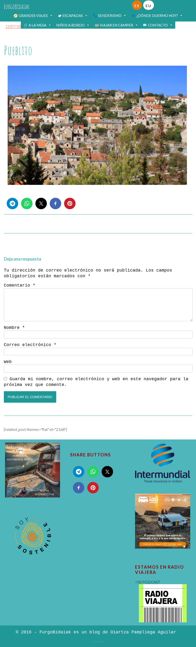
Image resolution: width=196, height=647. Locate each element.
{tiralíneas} (98, 641)
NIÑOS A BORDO (70, 25)
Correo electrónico (30, 344)
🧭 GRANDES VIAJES (30, 15)
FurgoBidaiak (16, 6)
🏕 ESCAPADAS (70, 15)
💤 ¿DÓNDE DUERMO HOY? (154, 15)
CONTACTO (158, 25)
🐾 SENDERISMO (107, 15)
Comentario (19, 285)
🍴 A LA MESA (34, 25)
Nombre (14, 327)
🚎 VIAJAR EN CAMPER (113, 25)
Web (8, 361)
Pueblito (18, 50)
